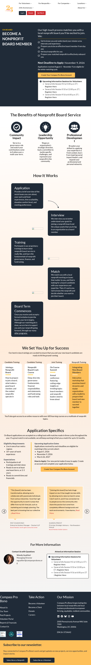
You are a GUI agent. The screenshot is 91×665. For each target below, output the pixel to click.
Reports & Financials (8, 623)
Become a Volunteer (37, 603)
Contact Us (4, 626)
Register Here (51, 86)
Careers (32, 615)
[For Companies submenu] (70, 3)
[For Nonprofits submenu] (50, 3)
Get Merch (40, 13)
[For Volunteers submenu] (31, 3)
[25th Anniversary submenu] (33, 7)
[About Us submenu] (85, 7)
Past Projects (5, 615)
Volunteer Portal (6, 619)
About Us (4, 607)
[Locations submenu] (85, 3)
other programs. (21, 333)
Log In (22, 13)
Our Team (4, 611)
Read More (65, 513)
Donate (30, 13)
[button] (87, 511)
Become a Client (35, 607)
